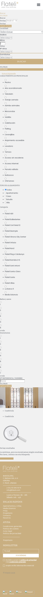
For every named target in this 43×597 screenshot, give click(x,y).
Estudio (9, 199)
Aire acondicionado (13, 88)
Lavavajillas (9, 134)
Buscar (2, 13)
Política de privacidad (12, 533)
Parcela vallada (11, 169)
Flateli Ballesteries (12, 219)
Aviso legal (7, 531)
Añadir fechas (5, 26)
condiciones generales (17, 562)
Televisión (9, 94)
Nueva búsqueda (9, 73)
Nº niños (3, 48)
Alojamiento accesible (14, 140)
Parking (8, 129)
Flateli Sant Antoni (12, 265)
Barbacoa (9, 175)
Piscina (8, 82)
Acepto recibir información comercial (20, 566)
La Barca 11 (9, 289)
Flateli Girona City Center (15, 237)
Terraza (8, 152)
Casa (8, 196)
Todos (9, 190)
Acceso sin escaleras (14, 158)
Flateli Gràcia (10, 242)
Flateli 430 (9, 213)
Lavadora (9, 146)
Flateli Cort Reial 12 (12, 225)
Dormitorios (5, 54)
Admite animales (12, 105)
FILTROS (3, 16)
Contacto (7, 515)
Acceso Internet (12, 163)
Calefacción (10, 123)
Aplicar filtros (5, 386)
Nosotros (7, 518)
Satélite (8, 117)
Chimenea (9, 181)
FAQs (5, 511)
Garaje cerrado (11, 100)
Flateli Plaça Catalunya (14, 254)
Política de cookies (11, 529)
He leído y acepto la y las (21, 561)
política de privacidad (29, 560)
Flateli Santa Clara (12, 271)
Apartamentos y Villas (12, 506)
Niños (2, 40)
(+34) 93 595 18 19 (14, 488)
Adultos (3, 34)
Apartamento (12, 193)
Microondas (10, 111)
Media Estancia (11, 294)
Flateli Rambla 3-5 (12, 260)
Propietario (7, 513)
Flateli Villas (9, 283)
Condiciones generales (12, 526)
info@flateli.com (13, 490)
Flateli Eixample (11, 231)
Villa (8, 202)
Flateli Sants (10, 277)
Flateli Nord (9, 248)
